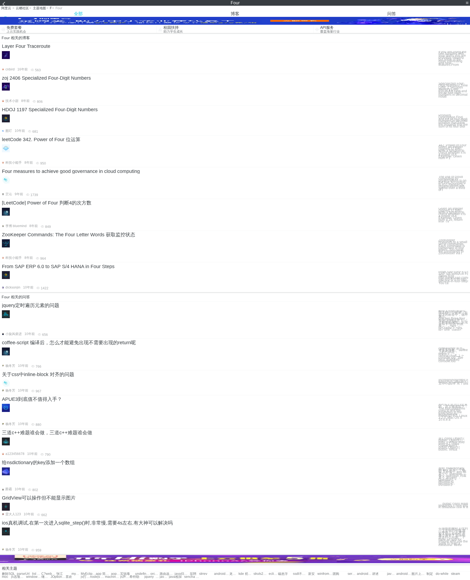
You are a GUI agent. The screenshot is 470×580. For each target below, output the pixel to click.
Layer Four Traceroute (26, 46)
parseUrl (23, 573)
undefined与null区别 (142, 573)
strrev (203, 573)
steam (455, 573)
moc (5, 576)
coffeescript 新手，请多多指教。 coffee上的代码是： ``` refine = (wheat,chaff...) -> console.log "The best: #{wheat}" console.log (453, 355)
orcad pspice (155, 573)
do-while (442, 573)
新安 (311, 573)
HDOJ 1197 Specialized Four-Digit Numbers (50, 109)
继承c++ (46, 576)
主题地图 (39, 8)
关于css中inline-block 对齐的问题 (38, 374)
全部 (78, 13)
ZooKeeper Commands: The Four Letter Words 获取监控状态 (68, 234)
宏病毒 (125, 573)
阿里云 (6, 8)
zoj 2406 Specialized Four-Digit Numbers (46, 78)
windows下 (33, 576)
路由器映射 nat (167, 573)
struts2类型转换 (260, 573)
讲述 (375, 573)
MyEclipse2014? (88, 573)
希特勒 (134, 576)
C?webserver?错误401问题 (48, 573)
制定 (429, 573)
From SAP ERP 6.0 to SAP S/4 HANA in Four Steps (58, 266)
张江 (59, 573)
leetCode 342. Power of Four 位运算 (41, 139)
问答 (391, 13)
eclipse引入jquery (273, 573)
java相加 (175, 576)
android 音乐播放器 (364, 573)
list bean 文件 (36, 573)
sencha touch (191, 576)
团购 (336, 573)
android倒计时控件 (403, 573)
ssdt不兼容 (300, 573)
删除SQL (8, 573)
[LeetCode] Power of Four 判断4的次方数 (46, 203)
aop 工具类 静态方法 (115, 573)
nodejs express (97, 576)
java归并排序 (182, 573)
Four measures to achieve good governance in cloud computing (71, 171)
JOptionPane (58, 576)
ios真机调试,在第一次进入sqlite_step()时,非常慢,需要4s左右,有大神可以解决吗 (87, 523)
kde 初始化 (246, 573)
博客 (235, 13)
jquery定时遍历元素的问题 (30, 305)
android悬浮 (221, 573)
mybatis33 (76, 573)
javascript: (164, 576)
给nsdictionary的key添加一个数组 (38, 462)
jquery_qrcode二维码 (151, 576)
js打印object (85, 576)
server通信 (352, 573)
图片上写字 (419, 573)
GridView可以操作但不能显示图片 (39, 498)
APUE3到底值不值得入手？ (32, 399)
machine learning (112, 576)
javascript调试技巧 (391, 573)
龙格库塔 (234, 573)
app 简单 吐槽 (103, 573)
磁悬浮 (283, 573)
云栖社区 (22, 8)
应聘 (193, 573)
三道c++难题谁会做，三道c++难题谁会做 (47, 432)
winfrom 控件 (324, 573)
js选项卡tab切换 (18, 576)
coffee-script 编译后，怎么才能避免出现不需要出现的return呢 (69, 342)
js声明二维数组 (124, 576)
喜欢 (69, 576)
